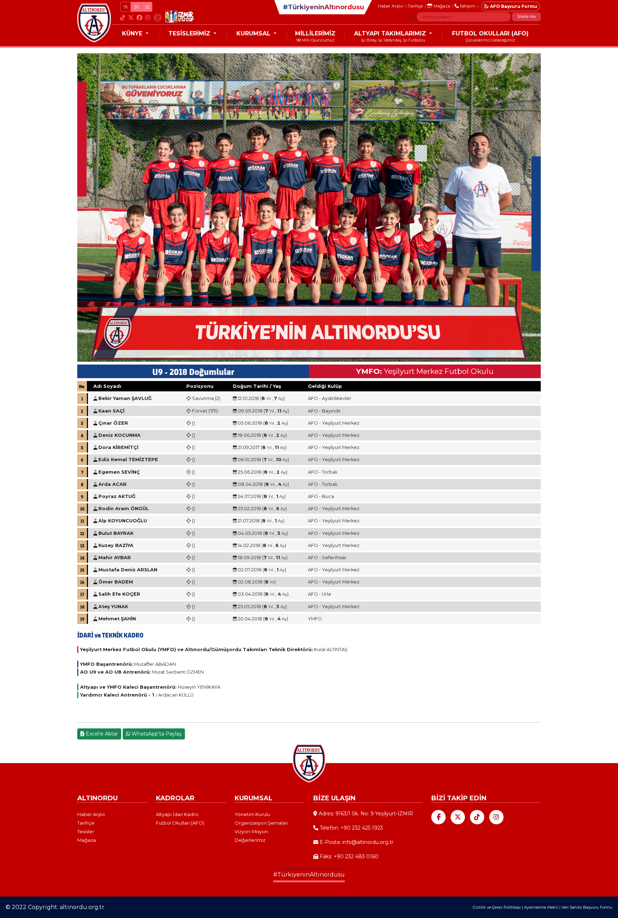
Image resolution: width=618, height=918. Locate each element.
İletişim (467, 6)
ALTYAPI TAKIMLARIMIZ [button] (391, 33)
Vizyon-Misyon (251, 831)
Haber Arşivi (390, 6)
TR (125, 7)
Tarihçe (415, 6)
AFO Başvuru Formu (513, 6)
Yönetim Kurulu (252, 814)
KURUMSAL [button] (254, 33)
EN (136, 7)
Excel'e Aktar (101, 734)
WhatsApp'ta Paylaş (156, 734)
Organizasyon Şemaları (261, 823)
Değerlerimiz (250, 840)
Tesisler (85, 831)
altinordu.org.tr (82, 907)
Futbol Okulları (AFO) (180, 823)
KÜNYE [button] (133, 33)
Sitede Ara (526, 16)
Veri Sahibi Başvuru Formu (586, 907)
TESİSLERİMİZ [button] (190, 33)
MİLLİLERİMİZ (315, 33)
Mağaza (441, 6)
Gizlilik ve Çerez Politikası (497, 907)
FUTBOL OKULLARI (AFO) (490, 33)
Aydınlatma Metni (541, 907)
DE (147, 7)
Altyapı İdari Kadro (177, 814)
